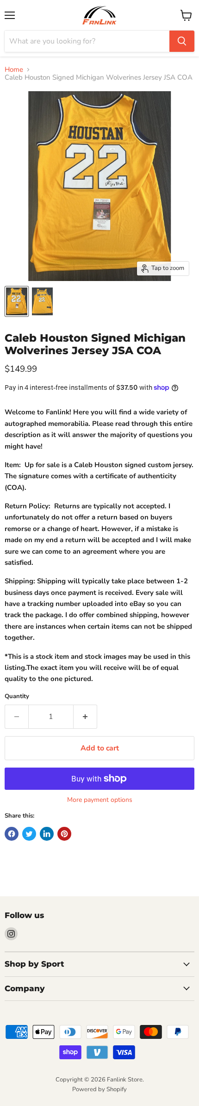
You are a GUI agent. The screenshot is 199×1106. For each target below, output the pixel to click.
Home (14, 70)
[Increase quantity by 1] (85, 717)
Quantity (17, 696)
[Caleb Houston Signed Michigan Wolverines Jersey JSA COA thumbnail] (16, 301)
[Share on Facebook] (12, 834)
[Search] (181, 41)
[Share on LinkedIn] (47, 834)
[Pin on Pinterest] (64, 834)
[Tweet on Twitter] (29, 834)
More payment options (99, 800)
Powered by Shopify (99, 1089)
